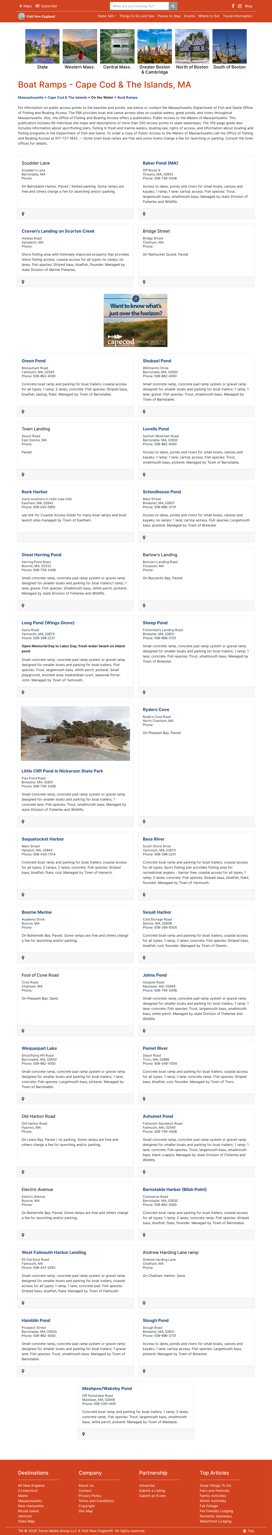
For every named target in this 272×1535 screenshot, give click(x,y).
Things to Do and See (136, 16)
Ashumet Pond (158, 1116)
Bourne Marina (37, 912)
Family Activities (213, 1496)
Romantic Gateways (216, 1516)
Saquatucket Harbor (43, 839)
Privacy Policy (90, 1496)
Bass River (153, 839)
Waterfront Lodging (215, 1521)
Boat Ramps (127, 97)
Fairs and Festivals (214, 1490)
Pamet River (155, 1048)
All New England (31, 1485)
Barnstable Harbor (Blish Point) (175, 1189)
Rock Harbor (35, 491)
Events (189, 16)
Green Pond (34, 360)
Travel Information (237, 16)
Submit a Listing (152, 1490)
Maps (27, 6)
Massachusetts (31, 97)
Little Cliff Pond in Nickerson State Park (62, 771)
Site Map (86, 1511)
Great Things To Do (215, 1485)
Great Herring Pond (41, 554)
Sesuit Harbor (157, 912)
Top (251, 1531)
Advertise (147, 1485)
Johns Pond (155, 975)
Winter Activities (213, 1501)
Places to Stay (169, 16)
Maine (23, 1496)
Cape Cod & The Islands (67, 97)
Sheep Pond (155, 622)
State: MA (105, 16)
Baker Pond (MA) (160, 163)
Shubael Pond (157, 360)
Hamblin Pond (36, 1320)
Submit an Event (152, 1496)
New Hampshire (31, 1506)
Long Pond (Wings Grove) (48, 622)
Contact (85, 1490)
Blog (248, 6)
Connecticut (28, 1490)
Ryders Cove (156, 709)
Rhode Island (28, 1511)
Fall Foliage (209, 1506)
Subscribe (49, 6)
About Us (86, 1485)
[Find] (173, 6)
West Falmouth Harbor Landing (54, 1252)
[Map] (24, 214)
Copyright (87, 1506)
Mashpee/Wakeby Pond (107, 1388)
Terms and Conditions (96, 1501)
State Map (26, 1521)
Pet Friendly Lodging (216, 1511)
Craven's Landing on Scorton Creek (58, 231)
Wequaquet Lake (39, 1048)
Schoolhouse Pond (162, 491)
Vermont (25, 1516)
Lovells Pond (156, 428)
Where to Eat (209, 16)
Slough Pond (156, 1320)
